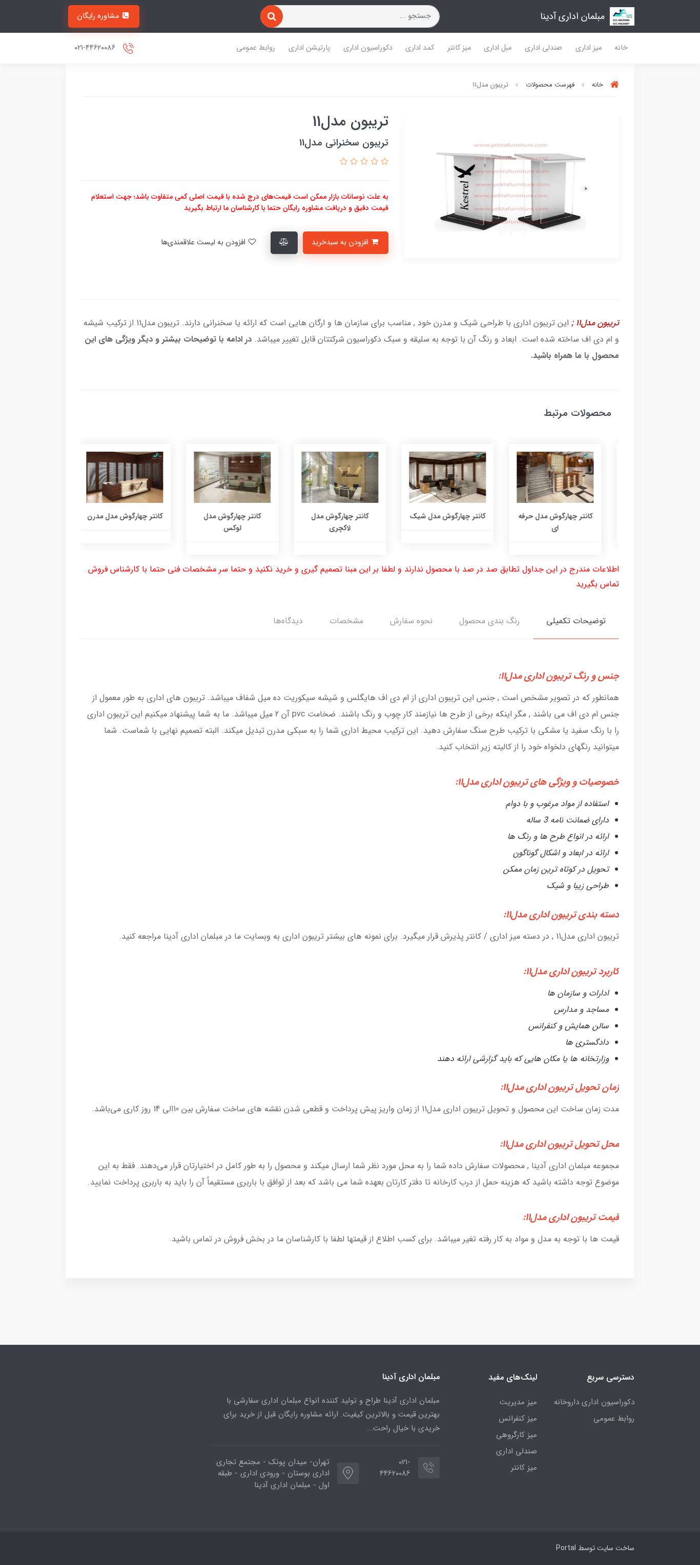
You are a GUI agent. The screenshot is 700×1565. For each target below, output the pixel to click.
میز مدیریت (518, 1402)
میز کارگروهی (516, 1435)
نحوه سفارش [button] (411, 621)
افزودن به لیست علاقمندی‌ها (204, 242)
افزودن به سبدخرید (341, 242)
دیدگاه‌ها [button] (288, 621)
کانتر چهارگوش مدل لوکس (242, 522)
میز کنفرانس (518, 1418)
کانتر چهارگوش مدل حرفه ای (565, 522)
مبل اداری (497, 48)
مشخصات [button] (346, 621)
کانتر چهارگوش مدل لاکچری (350, 522)
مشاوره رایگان (99, 16)
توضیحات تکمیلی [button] (576, 621)
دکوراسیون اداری (368, 48)
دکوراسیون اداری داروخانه (594, 1402)
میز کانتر (459, 48)
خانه (621, 48)
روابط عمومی (255, 48)
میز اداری (588, 48)
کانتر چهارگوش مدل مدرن (135, 516)
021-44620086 (95, 48)
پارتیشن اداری (309, 48)
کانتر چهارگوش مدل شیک (458, 516)
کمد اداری (419, 48)
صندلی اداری (543, 48)
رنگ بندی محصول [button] (489, 621)
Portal (566, 1548)
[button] (383, 162)
